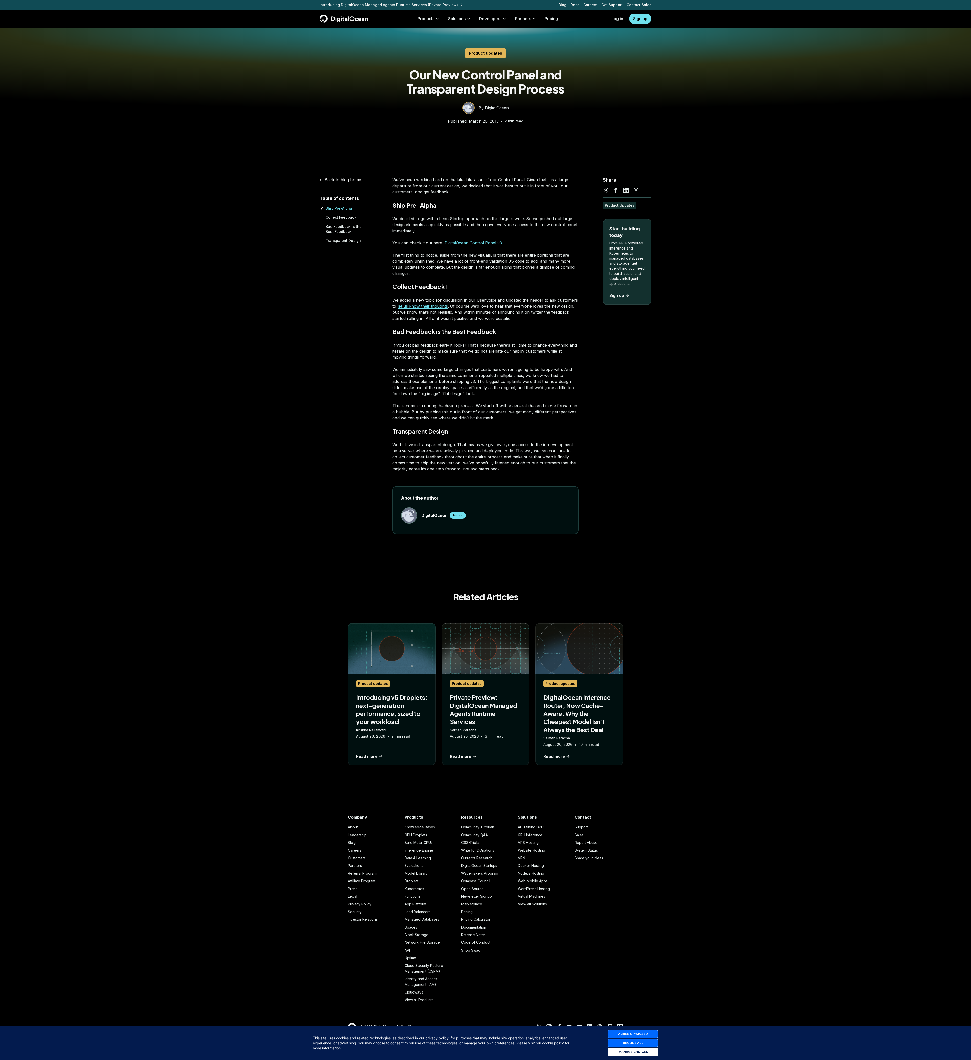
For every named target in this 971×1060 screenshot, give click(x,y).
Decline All (633, 1043)
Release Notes (473, 935)
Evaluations (414, 865)
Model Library (416, 873)
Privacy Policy (359, 904)
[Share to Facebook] (616, 190)
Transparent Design (343, 240)
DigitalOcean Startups (479, 865)
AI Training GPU (531, 827)
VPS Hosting (528, 842)
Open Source (472, 889)
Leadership (357, 835)
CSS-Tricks (470, 842)
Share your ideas (589, 858)
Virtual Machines (531, 896)
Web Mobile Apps (533, 881)
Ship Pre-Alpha (339, 208)
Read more (367, 756)
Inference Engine (419, 850)
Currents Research (476, 858)
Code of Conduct (475, 942)
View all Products (419, 1000)
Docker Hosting (531, 865)
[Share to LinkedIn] (626, 190)
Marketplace (471, 904)
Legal (352, 896)
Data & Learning (418, 858)
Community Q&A (474, 835)
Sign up (640, 18)
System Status (586, 850)
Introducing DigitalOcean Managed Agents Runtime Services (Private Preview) (389, 5)
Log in (617, 18)
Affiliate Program (361, 881)
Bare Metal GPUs (419, 842)
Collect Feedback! (341, 217)
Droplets (412, 881)
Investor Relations (363, 919)
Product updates (485, 53)
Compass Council (475, 881)
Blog (562, 5)
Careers (590, 5)
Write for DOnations (477, 850)
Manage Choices (633, 1052)
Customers (357, 858)
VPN (521, 858)
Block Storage (416, 935)
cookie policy (553, 1043)
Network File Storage (422, 942)
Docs (574, 5)
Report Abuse (586, 842)
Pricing (467, 912)
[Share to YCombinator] (636, 190)
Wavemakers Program (479, 873)
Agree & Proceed (633, 1034)
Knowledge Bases (420, 827)
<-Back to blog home (340, 179)
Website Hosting (531, 850)
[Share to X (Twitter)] (606, 190)
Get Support (612, 5)
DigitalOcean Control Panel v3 (473, 242)
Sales (579, 835)
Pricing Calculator (475, 919)
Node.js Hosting (531, 873)
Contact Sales (639, 5)
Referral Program (362, 873)
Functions (413, 896)
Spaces (411, 927)
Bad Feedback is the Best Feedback (444, 331)
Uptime (410, 958)
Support (581, 827)
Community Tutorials (478, 827)
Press (352, 889)
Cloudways (414, 992)
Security (355, 912)
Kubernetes (414, 889)
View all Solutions (532, 904)
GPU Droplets (416, 835)
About (353, 827)
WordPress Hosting (534, 889)
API (407, 950)
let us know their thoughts (423, 306)
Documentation (473, 927)
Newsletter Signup (476, 896)
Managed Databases (422, 919)
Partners (355, 865)
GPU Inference (530, 835)
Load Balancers (417, 912)
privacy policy (437, 1038)
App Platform (415, 904)
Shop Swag (470, 950)
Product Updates (619, 205)
